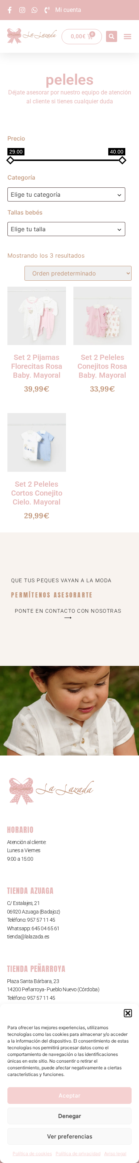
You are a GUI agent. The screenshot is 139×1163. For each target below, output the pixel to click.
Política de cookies (32, 1153)
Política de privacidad (78, 1153)
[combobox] (66, 194)
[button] (128, 1013)
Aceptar (69, 1095)
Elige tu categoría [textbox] (35, 194)
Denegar (69, 1115)
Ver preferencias (69, 1136)
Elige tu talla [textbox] (28, 229)
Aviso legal (115, 1153)
